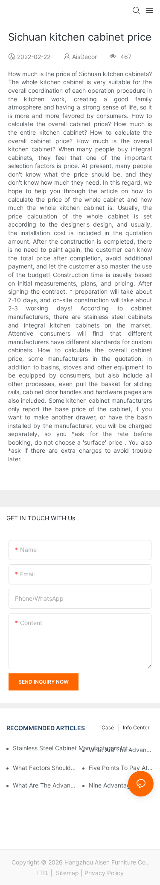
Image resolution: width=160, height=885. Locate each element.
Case (108, 727)
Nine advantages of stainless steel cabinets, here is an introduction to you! (121, 785)
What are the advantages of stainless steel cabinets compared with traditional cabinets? (121, 749)
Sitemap (66, 872)
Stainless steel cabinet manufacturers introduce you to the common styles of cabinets (73, 748)
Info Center (136, 727)
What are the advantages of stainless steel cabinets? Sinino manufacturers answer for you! (45, 785)
